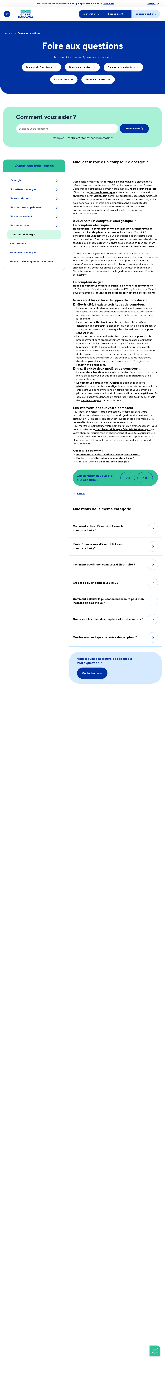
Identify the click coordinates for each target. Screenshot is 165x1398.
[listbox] (90, 138)
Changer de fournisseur (39, 67)
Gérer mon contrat (96, 79)
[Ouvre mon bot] (155, 1351)
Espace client (61, 79)
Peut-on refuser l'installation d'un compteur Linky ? (108, 454)
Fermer (151, 3)
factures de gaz (91, 400)
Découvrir (108, 3)
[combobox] (67, 128)
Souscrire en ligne (146, 14)
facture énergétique (102, 192)
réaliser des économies (90, 364)
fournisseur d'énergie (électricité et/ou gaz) (122, 429)
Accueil (9, 33)
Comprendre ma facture (121, 67)
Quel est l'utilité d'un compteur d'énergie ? (102, 461)
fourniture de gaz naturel (118, 181)
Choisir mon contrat (80, 67)
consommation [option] (102, 138)
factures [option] (73, 138)
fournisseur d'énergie (143, 188)
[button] (92, 673)
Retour (81, 493)
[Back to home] (26, 14)
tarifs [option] (85, 138)
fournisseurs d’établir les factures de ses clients (125, 292)
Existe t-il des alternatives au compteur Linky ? (105, 458)
